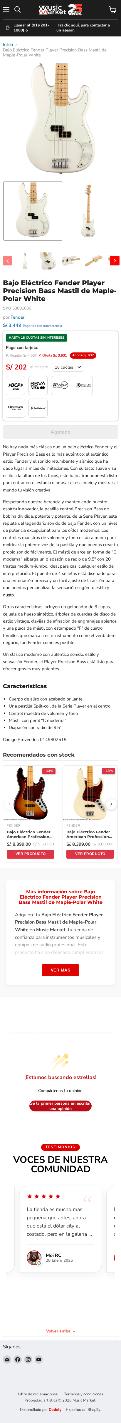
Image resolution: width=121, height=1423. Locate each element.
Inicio (8, 44)
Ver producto (31, 854)
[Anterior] (9, 804)
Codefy (56, 1409)
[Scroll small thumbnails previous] (7, 260)
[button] (33, 211)
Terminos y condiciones (83, 1394)
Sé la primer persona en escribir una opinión (60, 1106)
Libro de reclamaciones (38, 1394)
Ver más (60, 970)
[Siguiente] (111, 804)
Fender (17, 317)
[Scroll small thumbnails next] (115, 260)
